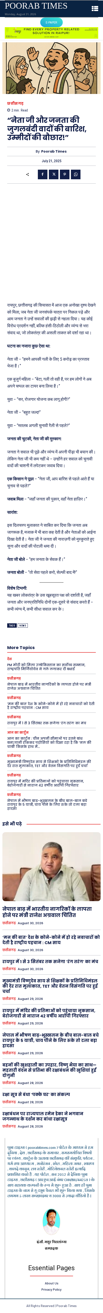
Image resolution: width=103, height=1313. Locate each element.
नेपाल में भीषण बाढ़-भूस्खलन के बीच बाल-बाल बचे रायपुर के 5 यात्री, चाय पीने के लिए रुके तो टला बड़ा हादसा (47, 804)
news (22, 625)
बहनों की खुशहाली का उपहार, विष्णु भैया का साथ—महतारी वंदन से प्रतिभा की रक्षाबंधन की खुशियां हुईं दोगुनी (49, 1070)
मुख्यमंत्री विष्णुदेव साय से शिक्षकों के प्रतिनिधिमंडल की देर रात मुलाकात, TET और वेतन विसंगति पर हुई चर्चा (49, 763)
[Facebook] (42, 174)
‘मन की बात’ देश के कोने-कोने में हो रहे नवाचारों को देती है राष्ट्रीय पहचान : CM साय (50, 705)
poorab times (54, 151)
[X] (53, 174)
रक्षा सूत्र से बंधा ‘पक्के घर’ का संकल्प (36, 1094)
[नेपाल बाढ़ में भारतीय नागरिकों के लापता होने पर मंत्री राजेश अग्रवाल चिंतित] (51, 866)
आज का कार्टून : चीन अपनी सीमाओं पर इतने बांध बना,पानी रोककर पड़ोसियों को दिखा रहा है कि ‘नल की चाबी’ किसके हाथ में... (49, 742)
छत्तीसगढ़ (15, 103)
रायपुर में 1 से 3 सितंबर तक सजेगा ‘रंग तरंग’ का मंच (46, 723)
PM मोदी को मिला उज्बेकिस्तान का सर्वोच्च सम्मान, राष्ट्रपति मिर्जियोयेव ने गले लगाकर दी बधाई (46, 667)
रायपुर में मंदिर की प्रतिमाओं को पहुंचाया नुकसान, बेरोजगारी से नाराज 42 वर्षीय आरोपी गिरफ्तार (45, 783)
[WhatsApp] (75, 174)
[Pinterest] (64, 174)
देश (9, 659)
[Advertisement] (51, 242)
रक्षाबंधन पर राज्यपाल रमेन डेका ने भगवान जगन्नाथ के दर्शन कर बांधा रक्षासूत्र (42, 1116)
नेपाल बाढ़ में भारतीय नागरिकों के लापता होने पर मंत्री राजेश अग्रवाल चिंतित (49, 686)
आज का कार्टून (18, 732)
